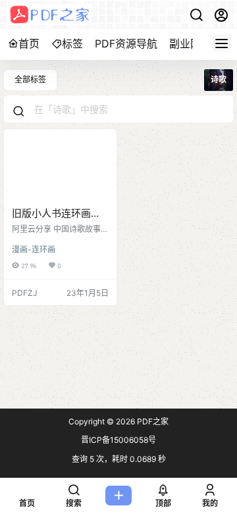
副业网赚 (190, 43)
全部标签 (30, 79)
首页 (29, 43)
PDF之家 (152, 421)
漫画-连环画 (33, 249)
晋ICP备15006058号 (118, 440)
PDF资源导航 (126, 43)
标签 (72, 43)
